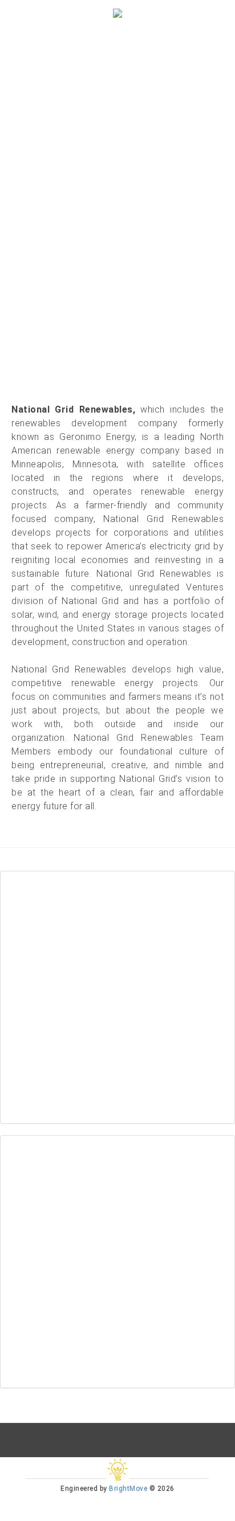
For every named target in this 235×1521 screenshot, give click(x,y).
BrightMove (128, 1489)
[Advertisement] (117, 997)
